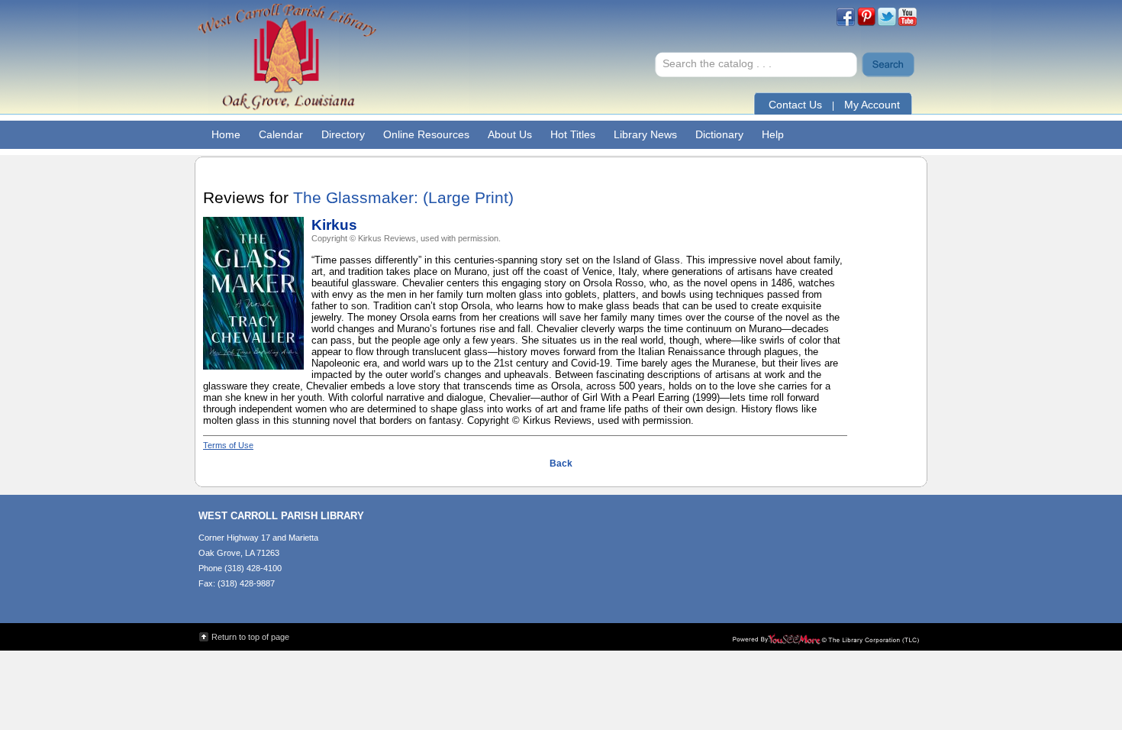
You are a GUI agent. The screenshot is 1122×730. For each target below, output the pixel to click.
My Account (872, 105)
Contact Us (795, 105)
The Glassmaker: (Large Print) (403, 198)
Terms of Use (228, 445)
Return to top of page (250, 636)
